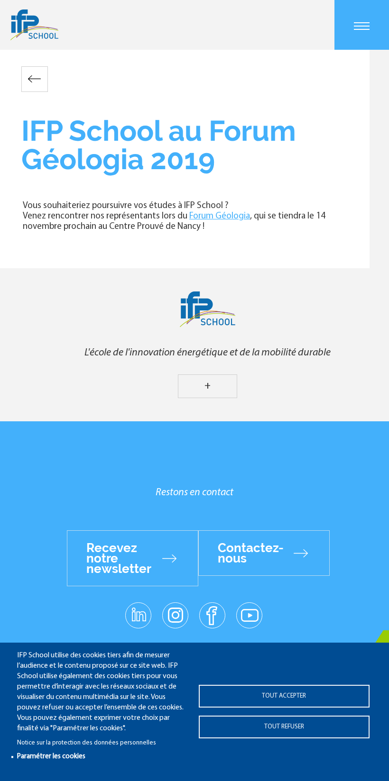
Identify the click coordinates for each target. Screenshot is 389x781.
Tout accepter (284, 696)
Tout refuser (284, 727)
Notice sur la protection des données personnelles (86, 743)
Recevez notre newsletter (118, 558)
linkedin (138, 609)
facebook (212, 615)
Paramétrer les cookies (51, 756)
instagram (175, 615)
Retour (34, 78)
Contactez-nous (251, 553)
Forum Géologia (219, 216)
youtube (249, 615)
